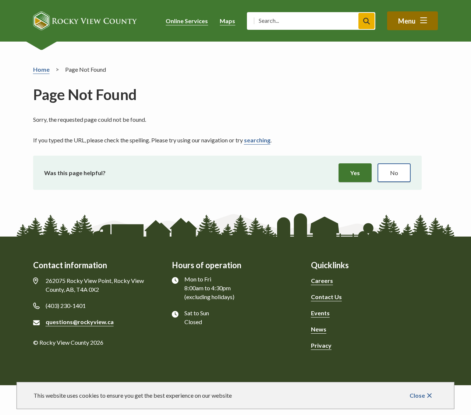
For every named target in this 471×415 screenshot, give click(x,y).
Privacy (321, 345)
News (318, 329)
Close (417, 395)
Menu (406, 21)
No (394, 172)
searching (257, 139)
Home (41, 69)
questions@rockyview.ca (80, 321)
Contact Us (326, 296)
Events (320, 312)
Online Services (187, 20)
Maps (227, 20)
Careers (322, 280)
